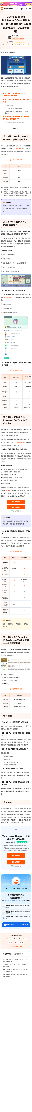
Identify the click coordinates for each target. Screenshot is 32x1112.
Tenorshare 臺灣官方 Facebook (14, 901)
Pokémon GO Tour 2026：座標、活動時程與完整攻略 (15, 965)
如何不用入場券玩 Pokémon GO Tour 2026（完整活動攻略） (15, 970)
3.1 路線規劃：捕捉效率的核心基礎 (14, 122)
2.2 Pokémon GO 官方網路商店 (13, 108)
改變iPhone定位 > (12, 52)
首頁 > (5, 52)
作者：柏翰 (15, 36)
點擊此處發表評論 (17, 946)
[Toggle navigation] (29, 8)
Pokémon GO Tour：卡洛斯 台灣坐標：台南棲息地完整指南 (15, 960)
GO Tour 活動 (17, 149)
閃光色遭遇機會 (19, 442)
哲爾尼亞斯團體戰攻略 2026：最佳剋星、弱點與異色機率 (15, 975)
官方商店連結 (8, 297)
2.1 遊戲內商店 (9, 105)
